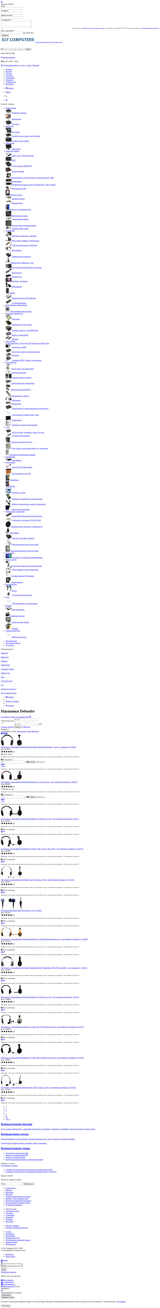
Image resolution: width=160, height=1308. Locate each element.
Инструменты (11, 584)
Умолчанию (21, 731)
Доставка (9, 76)
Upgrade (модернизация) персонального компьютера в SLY (29, 1170)
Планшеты (10, 553)
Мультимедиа (11, 362)
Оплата (8, 74)
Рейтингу (35, 731)
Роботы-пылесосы (13, 631)
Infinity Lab (5, 673)
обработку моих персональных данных (93, 28)
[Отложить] (3, 766)
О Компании (11, 82)
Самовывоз (10, 78)
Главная (9, 69)
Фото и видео (11, 560)
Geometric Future (7, 669)
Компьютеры (11, 108)
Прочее (8, 606)
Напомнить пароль (8, 1272)
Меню (8, 92)
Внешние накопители (14, 314)
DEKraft (4, 661)
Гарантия (9, 80)
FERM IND (5, 665)
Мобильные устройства (15, 512)
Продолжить (6, 1295)
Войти (4, 1270)
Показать (18, 727)
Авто (8, 597)
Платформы (10, 457)
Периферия (10, 231)
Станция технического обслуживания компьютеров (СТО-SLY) (31, 1172)
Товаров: (4, 729)
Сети (8, 427)
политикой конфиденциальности (150, 28)
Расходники (10, 462)
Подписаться (28, 1184)
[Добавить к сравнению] (3, 764)
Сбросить (26, 727)
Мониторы (10, 143)
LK (2, 685)
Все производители (9, 693)
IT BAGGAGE (7, 681)
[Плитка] (2, 733)
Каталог (9, 71)
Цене (29, 731)
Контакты (9, 84)
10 (6, 1117)
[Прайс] (6, 733)
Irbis (2, 677)
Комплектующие (12, 151)
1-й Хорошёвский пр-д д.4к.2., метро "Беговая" (21, 65)
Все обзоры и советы (9, 1166)
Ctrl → (8, 1119)
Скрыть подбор (7, 727)
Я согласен (6, 1306)
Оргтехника (10, 341)
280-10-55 (7, 53)
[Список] (4, 733)
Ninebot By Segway (8, 689)
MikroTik (4, 653)
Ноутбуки (9, 126)
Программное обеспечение (16, 305)
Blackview (5, 657)
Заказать (5, 35)
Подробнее (121, 1302)
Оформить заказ (8, 1297)
